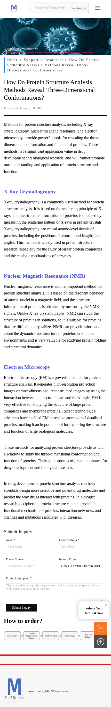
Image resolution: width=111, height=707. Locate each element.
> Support (30, 60)
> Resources (52, 60)
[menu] (97, 8)
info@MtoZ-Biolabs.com (52, 691)
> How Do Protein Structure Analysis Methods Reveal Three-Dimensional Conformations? (53, 65)
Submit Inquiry (21, 607)
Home (13, 60)
